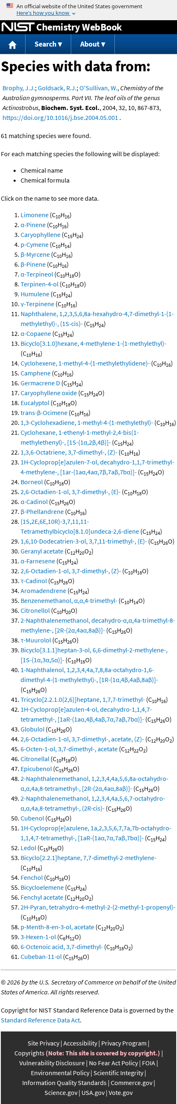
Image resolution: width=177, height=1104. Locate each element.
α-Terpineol (37, 274)
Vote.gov (121, 1092)
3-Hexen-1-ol (38, 937)
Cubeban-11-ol (41, 956)
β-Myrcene (35, 254)
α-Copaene (36, 333)
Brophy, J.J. (18, 88)
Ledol (28, 848)
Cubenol (32, 818)
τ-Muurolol (36, 640)
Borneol (32, 482)
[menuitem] (13, 44)
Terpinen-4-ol (39, 284)
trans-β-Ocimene (44, 412)
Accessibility (80, 1043)
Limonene (35, 215)
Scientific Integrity (118, 1073)
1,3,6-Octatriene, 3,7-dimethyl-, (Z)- (69, 452)
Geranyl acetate (42, 551)
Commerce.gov (131, 1082)
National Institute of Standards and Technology (18, 27)
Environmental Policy (60, 1073)
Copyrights (29, 1053)
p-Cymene (35, 244)
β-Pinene (33, 264)
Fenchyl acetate (42, 897)
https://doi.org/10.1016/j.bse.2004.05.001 (60, 117)
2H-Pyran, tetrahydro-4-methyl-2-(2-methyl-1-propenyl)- (98, 907)
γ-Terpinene (37, 304)
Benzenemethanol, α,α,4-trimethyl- (69, 600)
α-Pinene (33, 224)
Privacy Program (124, 1043)
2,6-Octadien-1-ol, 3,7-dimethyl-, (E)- (71, 492)
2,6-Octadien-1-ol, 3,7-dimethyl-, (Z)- (71, 571)
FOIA (148, 1063)
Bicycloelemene (42, 887)
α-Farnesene (38, 561)
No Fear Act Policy (113, 1063)
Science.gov (60, 1092)
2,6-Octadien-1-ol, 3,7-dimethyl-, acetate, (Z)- (82, 739)
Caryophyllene (41, 234)
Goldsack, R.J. (57, 88)
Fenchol (32, 877)
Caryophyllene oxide (49, 393)
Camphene (36, 373)
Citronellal (35, 759)
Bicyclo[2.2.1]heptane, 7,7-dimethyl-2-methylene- (88, 857)
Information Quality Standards (64, 1082)
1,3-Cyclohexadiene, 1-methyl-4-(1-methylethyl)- (87, 422)
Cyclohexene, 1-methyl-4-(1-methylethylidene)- (85, 363)
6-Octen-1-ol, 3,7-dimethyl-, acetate (69, 749)
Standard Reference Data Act (40, 1020)
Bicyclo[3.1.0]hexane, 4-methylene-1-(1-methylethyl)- (93, 343)
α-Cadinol (34, 501)
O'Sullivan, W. (98, 88)
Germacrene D (40, 383)
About (90, 44)
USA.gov (93, 1092)
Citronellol (35, 610)
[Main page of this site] (13, 44)
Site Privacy (43, 1043)
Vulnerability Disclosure (52, 1063)
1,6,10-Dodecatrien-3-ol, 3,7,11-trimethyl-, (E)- (84, 541)
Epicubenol (36, 768)
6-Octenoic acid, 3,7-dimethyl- (62, 946)
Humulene (35, 294)
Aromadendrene (43, 590)
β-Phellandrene (42, 511)
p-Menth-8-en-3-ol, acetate (57, 927)
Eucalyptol (35, 402)
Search (45, 44)
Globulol (32, 729)
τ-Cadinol (34, 581)
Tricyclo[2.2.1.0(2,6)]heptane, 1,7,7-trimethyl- (83, 699)
